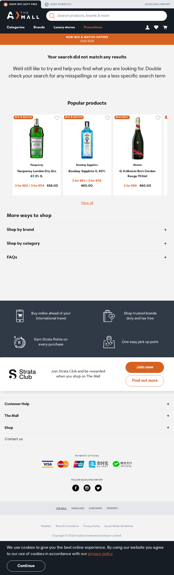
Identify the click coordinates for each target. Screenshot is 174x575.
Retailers (46, 526)
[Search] (52, 16)
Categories (15, 27)
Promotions (93, 27)
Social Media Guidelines (118, 526)
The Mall (61, 508)
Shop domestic (61, 4)
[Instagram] (87, 488)
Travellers (77, 508)
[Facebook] (75, 488)
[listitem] (47, 316)
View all (87, 203)
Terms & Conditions (67, 526)
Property (112, 508)
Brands (39, 27)
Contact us (14, 439)
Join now (144, 367)
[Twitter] (98, 488)
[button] (147, 27)
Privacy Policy (91, 526)
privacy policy (100, 554)
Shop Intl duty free (23, 4)
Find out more (145, 380)
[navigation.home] (23, 16)
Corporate (95, 508)
